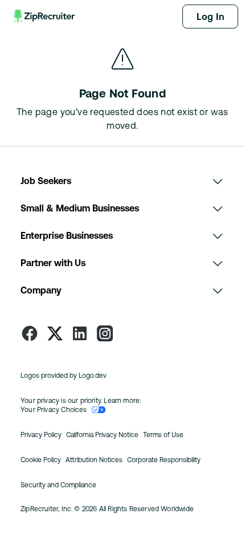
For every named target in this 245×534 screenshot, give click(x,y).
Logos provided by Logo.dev (64, 376)
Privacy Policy (41, 435)
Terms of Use (163, 435)
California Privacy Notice (102, 435)
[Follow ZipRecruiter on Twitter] (54, 333)
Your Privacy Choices (54, 410)
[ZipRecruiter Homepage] (45, 16)
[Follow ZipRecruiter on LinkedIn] (80, 333)
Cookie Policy (41, 460)
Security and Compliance (58, 485)
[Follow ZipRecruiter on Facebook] (29, 333)
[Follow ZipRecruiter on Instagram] (105, 333)
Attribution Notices (94, 460)
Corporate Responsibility (164, 460)
